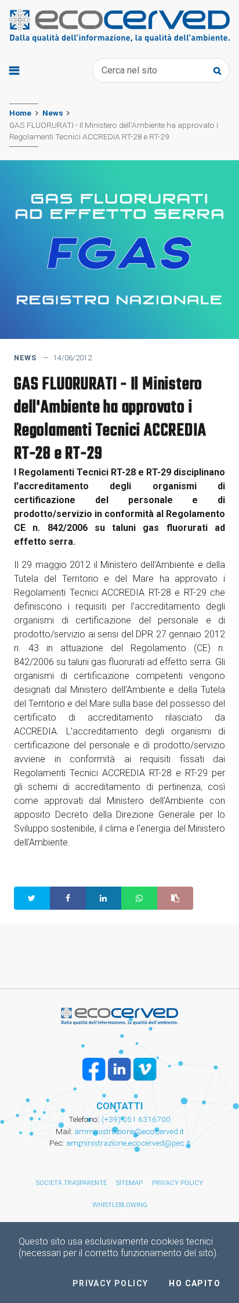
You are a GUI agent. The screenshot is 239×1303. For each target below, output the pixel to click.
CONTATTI (119, 1106)
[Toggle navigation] (14, 70)
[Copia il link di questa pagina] (175, 898)
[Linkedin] (119, 1069)
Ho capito (194, 1283)
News (52, 112)
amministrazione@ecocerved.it (129, 1131)
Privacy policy (177, 1183)
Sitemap (129, 1183)
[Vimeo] (145, 1069)
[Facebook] (94, 1069)
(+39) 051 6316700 (135, 1119)
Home (20, 112)
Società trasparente (71, 1183)
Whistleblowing (119, 1205)
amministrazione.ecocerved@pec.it (128, 1142)
